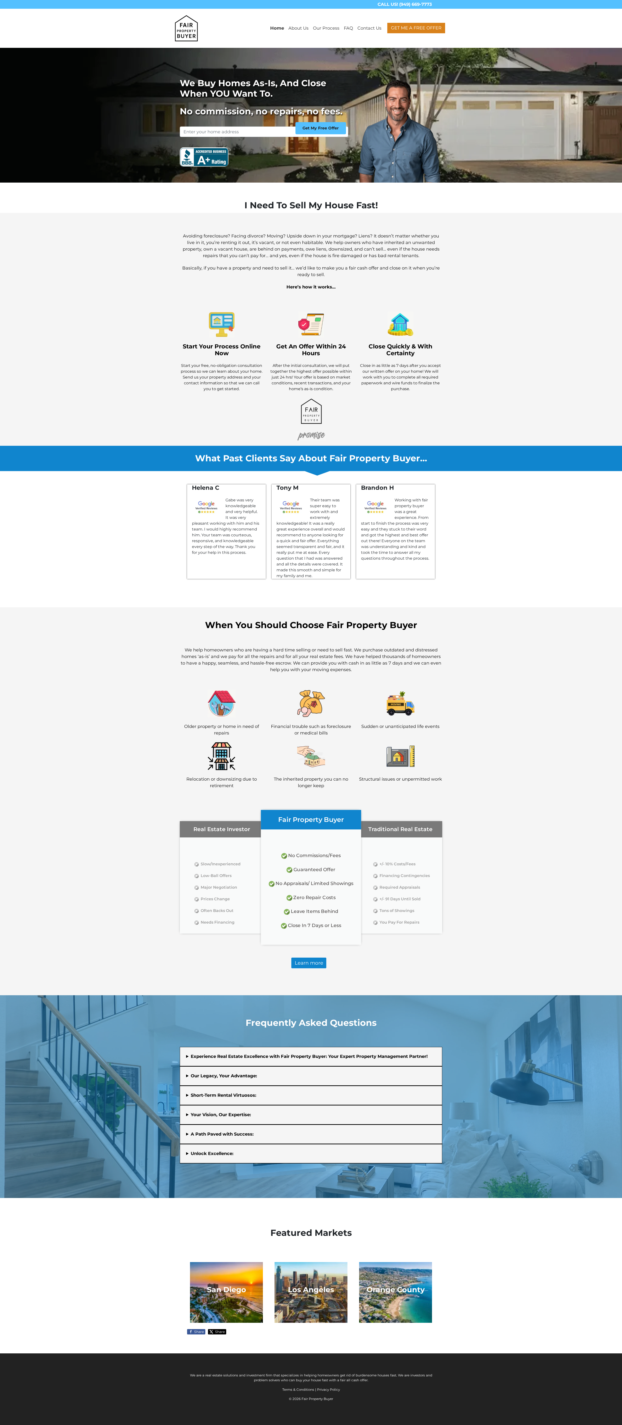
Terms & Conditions (298, 1389)
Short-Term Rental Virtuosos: (223, 1095)
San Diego (226, 1289)
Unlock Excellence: (212, 1153)
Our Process (326, 28)
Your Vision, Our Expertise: (221, 1114)
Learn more (309, 963)
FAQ (348, 28)
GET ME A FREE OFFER (416, 28)
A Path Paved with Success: (222, 1134)
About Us (298, 28)
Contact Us (369, 28)
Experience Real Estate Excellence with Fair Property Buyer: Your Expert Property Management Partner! (309, 1056)
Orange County (396, 1289)
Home (277, 28)
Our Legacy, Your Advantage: (224, 1076)
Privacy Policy (328, 1389)
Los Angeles (311, 1289)
